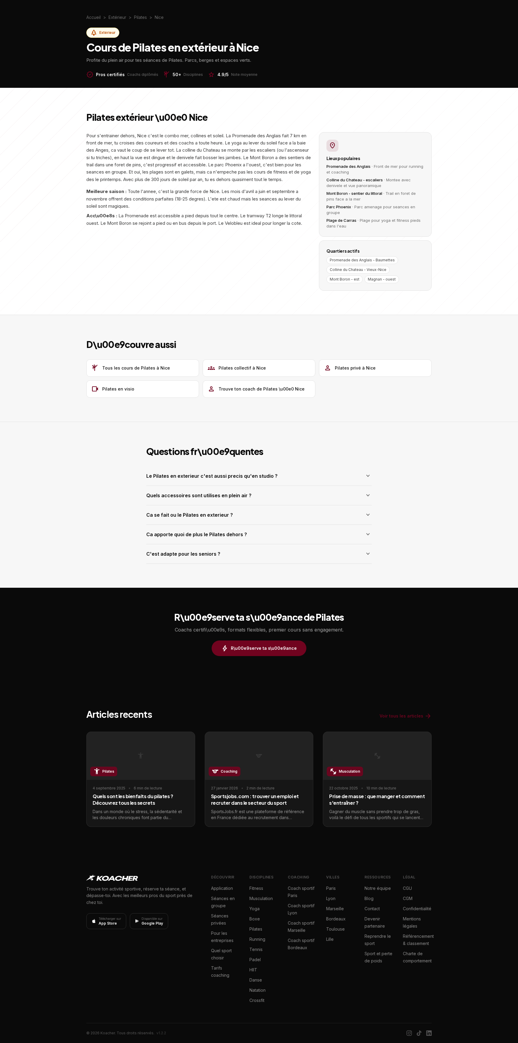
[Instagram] (409, 1033)
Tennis (256, 949)
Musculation (261, 898)
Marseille (335, 908)
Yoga (254, 908)
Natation (257, 990)
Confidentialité (417, 908)
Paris (331, 888)
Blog (369, 898)
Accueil (93, 17)
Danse (255, 979)
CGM (407, 898)
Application (222, 888)
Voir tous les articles (406, 716)
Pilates (255, 929)
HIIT (253, 969)
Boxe (254, 918)
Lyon (330, 898)
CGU (407, 888)
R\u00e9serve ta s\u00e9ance (259, 648)
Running (257, 939)
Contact (372, 908)
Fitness (256, 888)
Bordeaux (336, 918)
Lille (330, 939)
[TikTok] (419, 1033)
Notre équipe (378, 888)
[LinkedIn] (429, 1033)
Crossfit (256, 1000)
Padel (255, 959)
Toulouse (335, 929)
